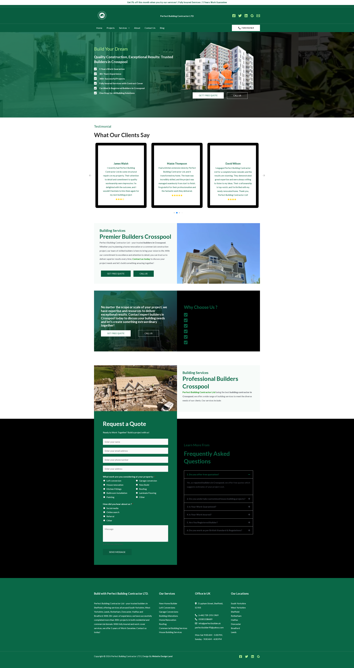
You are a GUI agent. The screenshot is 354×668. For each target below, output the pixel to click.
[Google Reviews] (252, 15)
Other (142, 497)
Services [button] (123, 28)
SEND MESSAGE (117, 552)
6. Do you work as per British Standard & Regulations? (214, 530)
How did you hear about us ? (118, 504)
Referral (110, 516)
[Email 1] (258, 15)
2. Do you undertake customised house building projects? (216, 498)
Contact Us (150, 28)
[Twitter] (240, 15)
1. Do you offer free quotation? (203, 474)
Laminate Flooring (147, 493)
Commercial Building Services (173, 628)
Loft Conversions (167, 607)
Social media (112, 508)
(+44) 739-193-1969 (208, 615)
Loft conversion (113, 480)
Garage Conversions (168, 611)
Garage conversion (148, 480)
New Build (144, 484)
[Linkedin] (246, 15)
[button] (128, 28)
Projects (111, 28)
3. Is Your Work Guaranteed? (201, 506)
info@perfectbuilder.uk (210, 623)
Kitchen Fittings (114, 489)
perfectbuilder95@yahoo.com (209, 627)
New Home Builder (168, 603)
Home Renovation (167, 620)
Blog (162, 28)
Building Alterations (168, 615)
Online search (112, 512)
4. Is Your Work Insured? (199, 514)
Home (99, 28)
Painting (110, 497)
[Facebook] (234, 15)
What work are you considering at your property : (129, 476)
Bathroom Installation (116, 493)
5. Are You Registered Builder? (202, 522)
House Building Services (170, 632)
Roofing (143, 489)
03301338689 (205, 619)
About (137, 28)
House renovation (114, 484)
